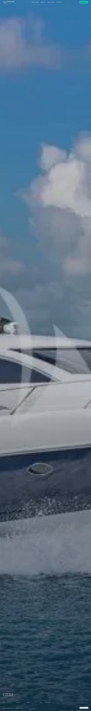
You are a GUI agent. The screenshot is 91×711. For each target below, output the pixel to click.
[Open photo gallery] (45, 355)
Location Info (51, 2)
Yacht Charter (35, 2)
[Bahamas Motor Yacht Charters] (9, 2)
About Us (44, 2)
